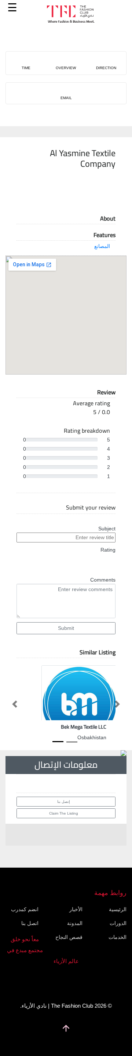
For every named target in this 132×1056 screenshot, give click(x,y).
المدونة (74, 923)
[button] (15, 704)
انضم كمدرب (24, 909)
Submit (66, 628)
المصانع (102, 246)
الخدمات (117, 937)
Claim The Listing (64, 813)
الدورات (118, 923)
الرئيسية (117, 909)
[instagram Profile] (66, 784)
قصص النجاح (68, 937)
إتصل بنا (64, 802)
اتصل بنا (29, 923)
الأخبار (75, 909)
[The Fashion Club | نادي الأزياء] (77, 14)
